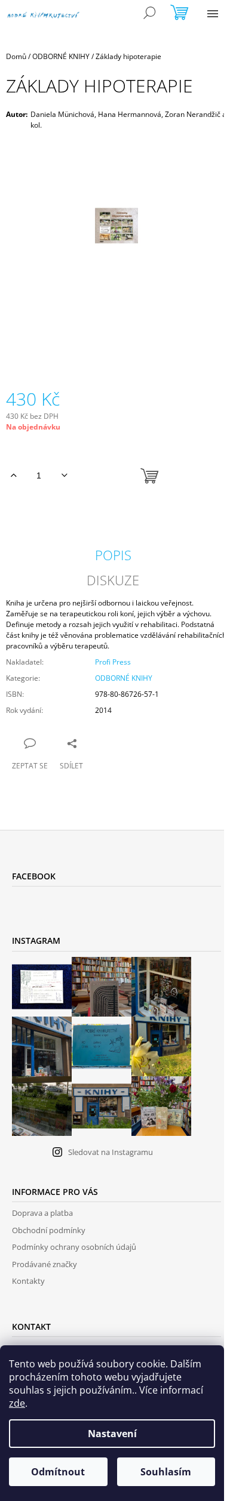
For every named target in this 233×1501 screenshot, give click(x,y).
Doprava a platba (42, 1212)
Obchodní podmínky (48, 1230)
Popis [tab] (113, 555)
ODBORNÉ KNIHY (123, 678)
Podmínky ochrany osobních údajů (74, 1246)
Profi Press (113, 662)
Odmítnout (58, 1471)
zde (17, 1403)
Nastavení (112, 1433)
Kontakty (28, 1280)
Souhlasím (165, 1471)
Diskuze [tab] (113, 580)
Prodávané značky (44, 1264)
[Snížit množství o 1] (64, 475)
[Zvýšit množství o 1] (13, 475)
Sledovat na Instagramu (110, 1152)
